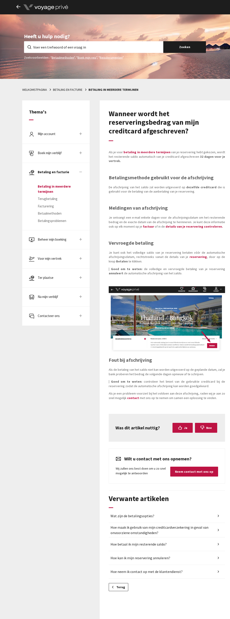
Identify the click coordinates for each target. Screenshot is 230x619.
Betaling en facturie (67, 90)
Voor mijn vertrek (50, 258)
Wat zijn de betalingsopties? (132, 516)
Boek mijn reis (86, 57)
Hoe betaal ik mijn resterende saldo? (139, 544)
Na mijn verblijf (48, 297)
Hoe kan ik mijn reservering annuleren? (140, 558)
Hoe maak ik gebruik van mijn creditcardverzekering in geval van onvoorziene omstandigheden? (159, 530)
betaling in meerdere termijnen (147, 152)
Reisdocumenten (111, 57)
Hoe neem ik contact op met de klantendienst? (147, 571)
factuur (148, 226)
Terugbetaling (48, 199)
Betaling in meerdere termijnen (113, 90)
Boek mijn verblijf (50, 153)
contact (133, 398)
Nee (209, 428)
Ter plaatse (45, 277)
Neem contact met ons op (194, 472)
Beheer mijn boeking (52, 239)
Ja (185, 428)
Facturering (46, 206)
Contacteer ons (49, 316)
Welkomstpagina (34, 90)
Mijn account (46, 134)
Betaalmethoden (63, 57)
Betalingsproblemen (52, 221)
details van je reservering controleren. (194, 226)
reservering (198, 257)
